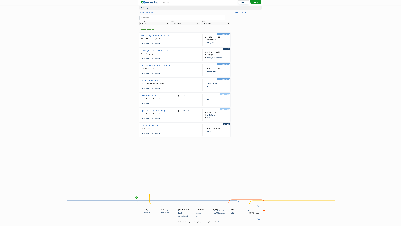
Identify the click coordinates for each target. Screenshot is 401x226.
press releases (147, 210)
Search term (145, 17)
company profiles (183, 209)
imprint (232, 213)
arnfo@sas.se (211, 115)
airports (188, 215)
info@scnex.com (212, 71)
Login (243, 2)
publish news (147, 212)
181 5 (209, 131)
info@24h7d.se (212, 43)
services (215, 209)
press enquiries (199, 210)
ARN (208, 86)
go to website (155, 43)
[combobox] (154, 24)
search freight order (165, 210)
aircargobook (200, 209)
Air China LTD (184, 111)
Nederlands (259, 210)
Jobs (197, 216)
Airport (173, 21)
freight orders (165, 209)
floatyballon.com (200, 215)
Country (143, 21)
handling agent (182, 215)
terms (232, 210)
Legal (232, 209)
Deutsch (250, 210)
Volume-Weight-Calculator (219, 210)
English (254, 210)
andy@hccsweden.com (215, 58)
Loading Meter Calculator (219, 213)
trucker (180, 213)
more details (145, 43)
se (160, 8)
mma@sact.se (212, 83)
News (145, 209)
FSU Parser (216, 212)
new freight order (165, 212)
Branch (204, 21)
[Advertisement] (247, 52)
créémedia (220, 222)
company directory (150, 8)
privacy (232, 212)
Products (166, 2)
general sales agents (183, 216)
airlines (180, 212)
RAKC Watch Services (218, 215)
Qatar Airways (184, 96)
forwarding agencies (183, 210)
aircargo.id (198, 213)
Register (256, 2)
